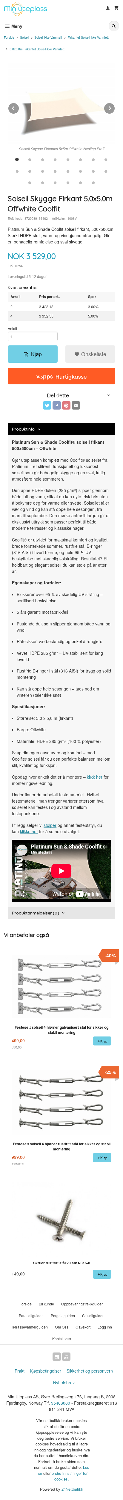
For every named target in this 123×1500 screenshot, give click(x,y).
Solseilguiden (93, 1315)
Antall (12, 328)
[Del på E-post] (76, 405)
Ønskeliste (93, 354)
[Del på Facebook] (57, 405)
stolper (50, 825)
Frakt (19, 1371)
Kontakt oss (61, 1338)
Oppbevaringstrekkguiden (82, 1303)
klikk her (94, 777)
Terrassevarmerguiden (29, 1326)
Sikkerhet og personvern (90, 1371)
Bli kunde (46, 1303)
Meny (16, 26)
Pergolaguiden (63, 1315)
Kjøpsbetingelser (45, 1371)
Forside (9, 37)
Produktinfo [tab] (23, 429)
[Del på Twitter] (47, 405)
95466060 (60, 1403)
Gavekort (83, 1326)
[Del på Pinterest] (66, 405)
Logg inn (105, 1326)
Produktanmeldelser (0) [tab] (35, 913)
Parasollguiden (31, 1315)
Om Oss (61, 1326)
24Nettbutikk (72, 1489)
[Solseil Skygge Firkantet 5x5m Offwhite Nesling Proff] (61, 103)
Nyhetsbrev (64, 1382)
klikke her (29, 831)
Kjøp (36, 354)
